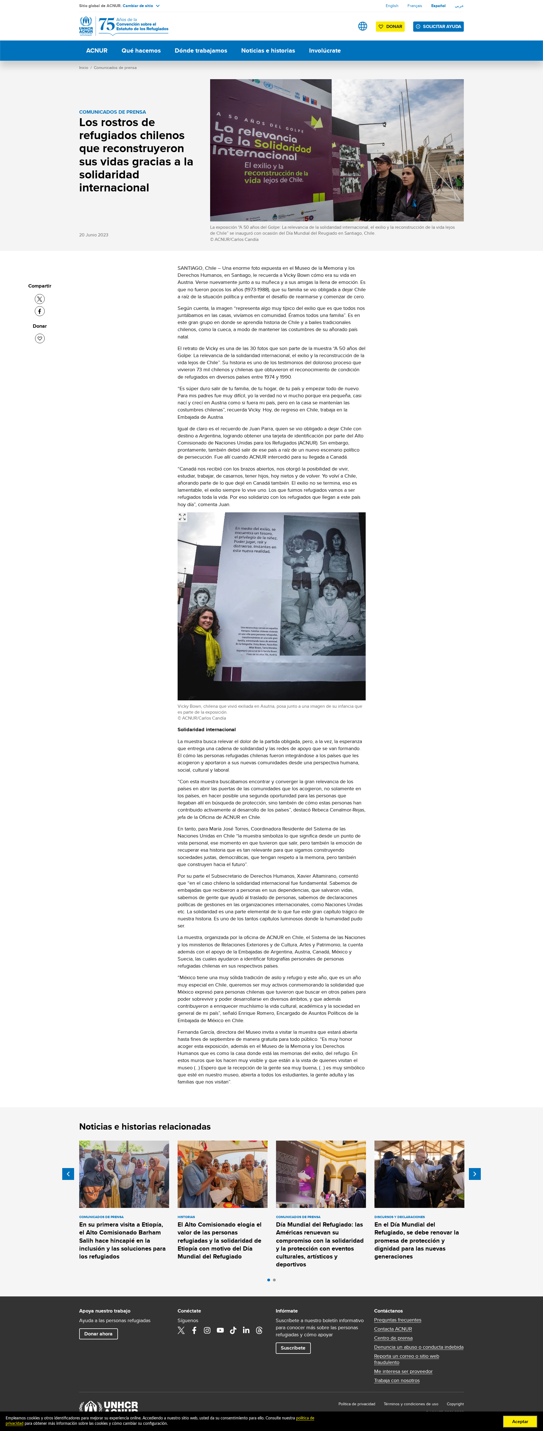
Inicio (83, 67)
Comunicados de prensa (115, 67)
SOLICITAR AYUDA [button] (442, 26)
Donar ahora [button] (98, 1333)
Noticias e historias (268, 50)
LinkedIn (246, 1330)
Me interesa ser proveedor (403, 1371)
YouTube (220, 1330)
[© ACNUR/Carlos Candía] (182, 517)
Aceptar (520, 1421)
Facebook (194, 1330)
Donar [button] (394, 26)
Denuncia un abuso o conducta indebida (419, 1347)
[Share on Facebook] (40, 311)
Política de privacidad (357, 1404)
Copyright (455, 1404)
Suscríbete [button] (293, 1348)
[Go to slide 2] (276, 1281)
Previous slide (68, 1174)
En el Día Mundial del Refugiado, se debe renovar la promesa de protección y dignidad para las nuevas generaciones (416, 1240)
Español (438, 5)
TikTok (233, 1330)
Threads (259, 1330)
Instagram (207, 1330)
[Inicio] (118, 26)
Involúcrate (325, 50)
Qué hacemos (141, 50)
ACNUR (96, 50)
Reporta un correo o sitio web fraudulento (406, 1359)
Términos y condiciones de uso (411, 1404)
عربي (459, 5)
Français (415, 5)
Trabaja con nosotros (397, 1380)
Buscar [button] (345, 26)
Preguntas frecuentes (397, 1320)
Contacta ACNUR (393, 1329)
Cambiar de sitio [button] (138, 5)
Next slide (475, 1174)
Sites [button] (362, 26)
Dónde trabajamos (201, 50)
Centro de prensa (393, 1338)
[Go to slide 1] (270, 1281)
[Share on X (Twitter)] (40, 299)
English (392, 5)
